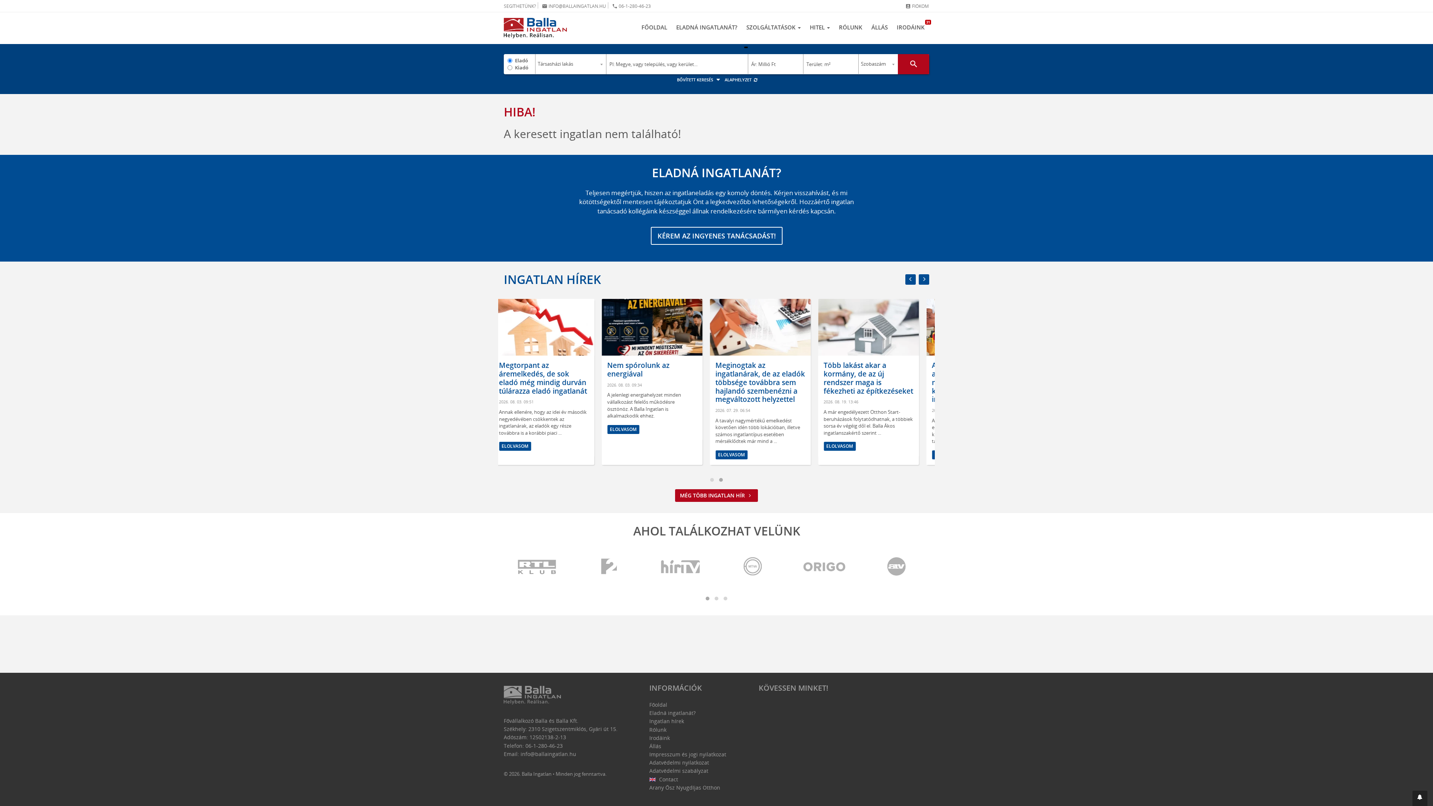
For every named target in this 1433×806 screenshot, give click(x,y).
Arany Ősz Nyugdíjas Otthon (684, 787)
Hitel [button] (818, 27)
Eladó (521, 60)
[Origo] (825, 567)
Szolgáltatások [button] (771, 27)
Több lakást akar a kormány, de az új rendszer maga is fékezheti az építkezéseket (770, 378)
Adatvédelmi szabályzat (678, 770)
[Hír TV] (681, 567)
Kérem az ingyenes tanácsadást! (717, 235)
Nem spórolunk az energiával (540, 369)
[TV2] (609, 567)
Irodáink (913, 25)
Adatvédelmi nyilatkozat (679, 762)
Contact (668, 779)
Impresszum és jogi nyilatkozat (687, 754)
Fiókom (917, 6)
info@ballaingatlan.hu (574, 6)
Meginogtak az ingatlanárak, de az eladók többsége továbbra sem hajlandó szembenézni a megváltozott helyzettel (662, 382)
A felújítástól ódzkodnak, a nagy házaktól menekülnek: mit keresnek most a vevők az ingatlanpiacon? (878, 382)
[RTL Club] (537, 567)
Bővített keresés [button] (695, 79)
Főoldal (654, 27)
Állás (879, 27)
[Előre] (924, 279)
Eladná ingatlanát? (706, 27)
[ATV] (896, 567)
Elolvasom (525, 429)
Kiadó (521, 67)
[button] (1419, 798)
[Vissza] (910, 279)
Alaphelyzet (739, 79)
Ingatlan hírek (552, 279)
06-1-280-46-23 (631, 6)
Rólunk (850, 27)
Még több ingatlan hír (713, 495)
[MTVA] (752, 567)
